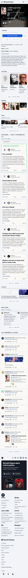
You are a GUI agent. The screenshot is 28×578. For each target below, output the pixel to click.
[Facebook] (15, 458)
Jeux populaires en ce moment (6, 521)
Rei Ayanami (13, 202)
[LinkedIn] (23, 458)
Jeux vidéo (5, 511)
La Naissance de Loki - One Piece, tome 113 (7, 532)
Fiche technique (5, 53)
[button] (26, 2)
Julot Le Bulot (8, 424)
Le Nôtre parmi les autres (18, 5)
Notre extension (5, 548)
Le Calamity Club (19, 515)
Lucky (16, 504)
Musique (18, 525)
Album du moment (19, 535)
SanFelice (13, 149)
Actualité (3, 507)
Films (8, 5)
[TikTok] (20, 458)
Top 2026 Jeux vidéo (6, 513)
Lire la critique (6, 168)
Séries (17, 498)
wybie (6, 407)
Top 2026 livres (18, 513)
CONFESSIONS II (19, 530)
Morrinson (13, 255)
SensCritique (3, 5)
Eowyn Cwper (14, 228)
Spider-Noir (17, 502)
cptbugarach (8, 399)
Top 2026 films (5, 500)
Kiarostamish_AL (9, 415)
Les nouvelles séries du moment (20, 507)
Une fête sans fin (5, 530)
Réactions (4, 307)
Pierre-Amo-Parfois (10, 337)
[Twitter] (13, 458)
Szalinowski (13, 175)
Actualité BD (4, 535)
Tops (2, 115)
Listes (3, 287)
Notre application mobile (7, 545)
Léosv (6, 346)
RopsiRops (7, 354)
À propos (3, 543)
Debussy (7, 432)
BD (2, 525)
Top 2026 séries (18, 500)
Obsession (3, 503)
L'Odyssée (3, 505)
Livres (17, 511)
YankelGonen (8, 391)
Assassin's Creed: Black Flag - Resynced (7, 518)
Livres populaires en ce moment (20, 521)
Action (11, 5)
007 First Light (4, 515)
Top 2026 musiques (19, 528)
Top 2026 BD (4, 527)
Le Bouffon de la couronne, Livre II (19, 518)
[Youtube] (26, 458)
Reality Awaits (18, 533)
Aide (2, 550)
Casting (4, 71)
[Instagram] (18, 458)
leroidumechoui (9, 371)
